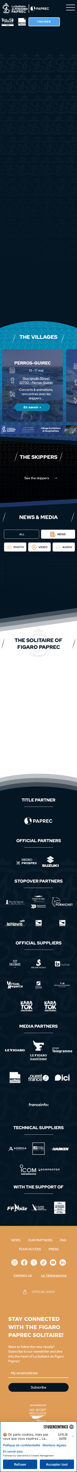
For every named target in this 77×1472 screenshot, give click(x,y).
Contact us (22, 1275)
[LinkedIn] (62, 1262)
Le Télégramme (54, 1275)
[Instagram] (14, 1262)
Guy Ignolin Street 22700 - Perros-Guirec (36, 380)
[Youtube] (53, 1262)
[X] (34, 1262)
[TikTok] (43, 1262)
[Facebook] (24, 1262)
